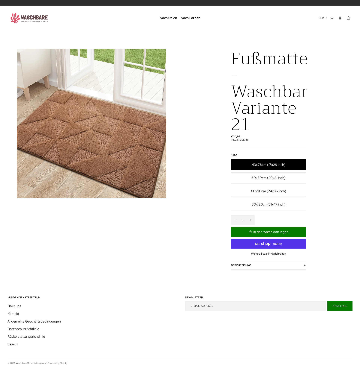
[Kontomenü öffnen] (340, 18)
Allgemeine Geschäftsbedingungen (34, 321)
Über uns (14, 306)
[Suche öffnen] (332, 18)
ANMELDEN (340, 306)
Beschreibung (241, 265)
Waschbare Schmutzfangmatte (31, 363)
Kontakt (13, 313)
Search (13, 344)
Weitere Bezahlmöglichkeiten (268, 254)
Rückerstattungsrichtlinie (26, 336)
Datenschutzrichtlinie (23, 329)
